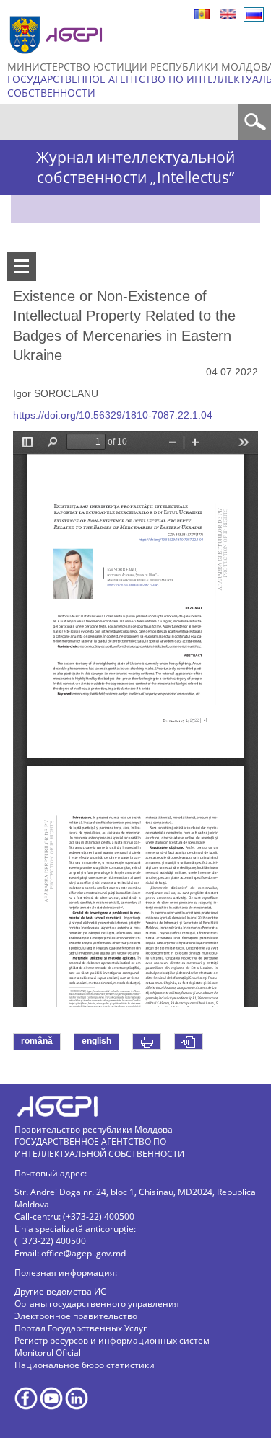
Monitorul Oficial (47, 1353)
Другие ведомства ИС (60, 1291)
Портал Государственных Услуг (80, 1328)
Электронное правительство (75, 1316)
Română (202, 14)
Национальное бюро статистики (84, 1365)
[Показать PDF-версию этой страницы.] (188, 1041)
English (228, 14)
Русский (254, 14)
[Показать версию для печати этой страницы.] (146, 1041)
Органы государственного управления (96, 1304)
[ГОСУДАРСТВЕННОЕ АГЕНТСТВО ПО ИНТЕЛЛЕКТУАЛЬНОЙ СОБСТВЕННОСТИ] (57, 59)
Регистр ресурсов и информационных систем (112, 1340)
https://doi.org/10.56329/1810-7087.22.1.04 (112, 415)
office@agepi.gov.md (83, 1253)
